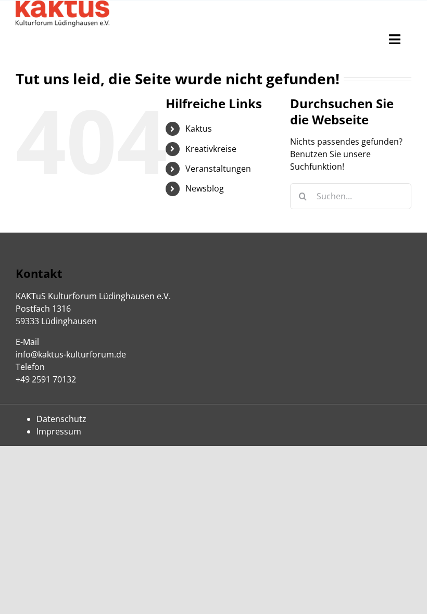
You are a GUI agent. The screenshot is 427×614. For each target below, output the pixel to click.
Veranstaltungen (218, 168)
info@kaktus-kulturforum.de (71, 354)
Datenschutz (61, 419)
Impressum (58, 431)
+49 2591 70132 (46, 379)
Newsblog (204, 188)
